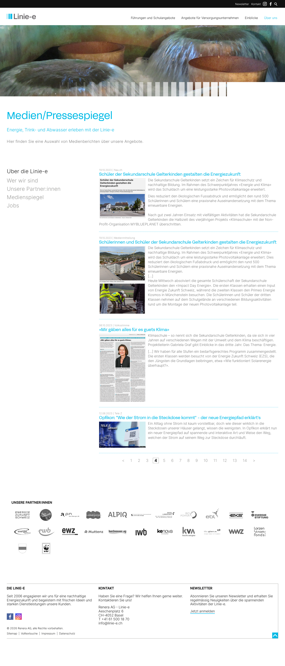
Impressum (48, 633)
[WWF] (46, 552)
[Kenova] (165, 535)
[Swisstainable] (46, 519)
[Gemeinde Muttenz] (94, 535)
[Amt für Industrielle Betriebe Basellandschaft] (165, 519)
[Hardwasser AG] (117, 535)
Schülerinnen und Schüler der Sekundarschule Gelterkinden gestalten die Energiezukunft (187, 242)
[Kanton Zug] (22, 552)
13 (235, 460)
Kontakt (256, 4)
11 (215, 460)
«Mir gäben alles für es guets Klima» (134, 330)
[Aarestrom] (94, 519)
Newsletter (242, 4)
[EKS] (236, 519)
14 (245, 460)
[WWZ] (236, 535)
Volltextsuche (29, 633)
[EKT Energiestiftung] (260, 519)
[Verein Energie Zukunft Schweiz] (22, 519)
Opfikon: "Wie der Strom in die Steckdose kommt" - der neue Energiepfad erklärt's (180, 418)
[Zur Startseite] (21, 16)
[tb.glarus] (212, 535)
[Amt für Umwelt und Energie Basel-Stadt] (141, 519)
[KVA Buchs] (189, 535)
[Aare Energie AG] (70, 519)
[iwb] (189, 519)
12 (225, 460)
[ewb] (46, 535)
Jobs (13, 205)
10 (206, 460)
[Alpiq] (117, 519)
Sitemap (12, 633)
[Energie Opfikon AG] (22, 535)
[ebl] (212, 519)
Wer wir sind (22, 180)
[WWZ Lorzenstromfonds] (260, 535)
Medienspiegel (25, 197)
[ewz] (70, 535)
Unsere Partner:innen (33, 189)
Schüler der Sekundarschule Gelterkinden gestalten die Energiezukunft (170, 174)
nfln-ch (111, 623)
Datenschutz (67, 633)
